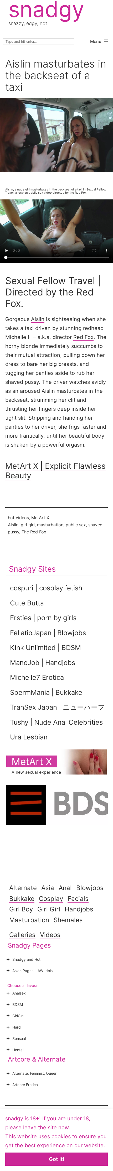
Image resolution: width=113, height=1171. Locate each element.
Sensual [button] (19, 1038)
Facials (78, 898)
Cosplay (51, 898)
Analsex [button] (19, 993)
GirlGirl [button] (17, 1016)
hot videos (18, 517)
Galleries (22, 935)
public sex (76, 524)
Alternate (23, 888)
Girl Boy (21, 909)
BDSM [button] (17, 1004)
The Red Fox (34, 531)
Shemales (68, 920)
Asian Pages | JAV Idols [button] (32, 970)
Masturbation (29, 920)
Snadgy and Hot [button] (26, 959)
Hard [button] (16, 1027)
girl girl (28, 524)
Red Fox (83, 337)
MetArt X (40, 517)
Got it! (56, 1159)
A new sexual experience (36, 772)
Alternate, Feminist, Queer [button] (34, 1073)
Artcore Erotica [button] (25, 1084)
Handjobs (79, 909)
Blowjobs (90, 888)
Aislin (37, 319)
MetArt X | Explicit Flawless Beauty (55, 470)
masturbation (50, 524)
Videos (50, 935)
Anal (65, 888)
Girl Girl (48, 909)
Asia (47, 888)
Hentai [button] (17, 1050)
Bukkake (21, 898)
